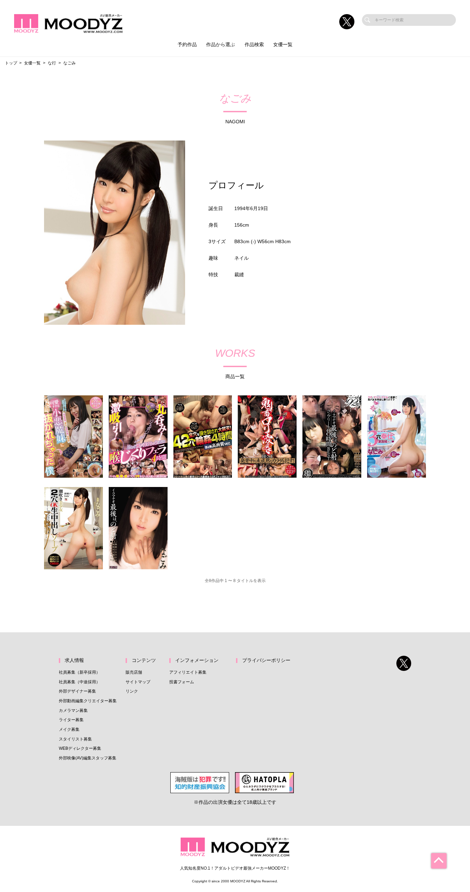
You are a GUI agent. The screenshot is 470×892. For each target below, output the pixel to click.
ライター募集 (71, 719)
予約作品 (187, 44)
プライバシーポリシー (266, 660)
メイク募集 (69, 729)
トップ (11, 63)
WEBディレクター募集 (80, 748)
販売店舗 (134, 672)
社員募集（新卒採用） (79, 672)
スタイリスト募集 (75, 739)
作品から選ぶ (220, 44)
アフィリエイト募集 (187, 672)
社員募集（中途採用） (79, 682)
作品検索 (254, 44)
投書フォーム (181, 682)
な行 (52, 63)
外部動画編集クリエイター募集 (88, 700)
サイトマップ (138, 682)
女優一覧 (282, 44)
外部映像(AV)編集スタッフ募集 (87, 758)
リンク (132, 691)
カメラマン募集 (73, 710)
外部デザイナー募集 (77, 691)
